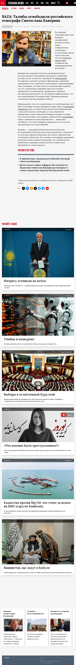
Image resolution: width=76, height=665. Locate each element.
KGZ (32, 3)
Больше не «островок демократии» (59, 612)
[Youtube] (47, 188)
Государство (18, 26)
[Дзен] (35, 188)
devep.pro (48, 662)
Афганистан (45, 26)
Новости (5, 8)
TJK (37, 3)
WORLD (53, 3)
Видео (21, 8)
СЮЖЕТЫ (37, 8)
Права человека (35, 26)
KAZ (27, 3)
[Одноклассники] (31, 188)
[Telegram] (39, 188)
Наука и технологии (56, 26)
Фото (29, 8)
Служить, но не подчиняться (35, 612)
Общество (26, 26)
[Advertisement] (38, 208)
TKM (42, 3)
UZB (47, 3)
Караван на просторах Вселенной (9, 613)
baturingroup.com (53, 661)
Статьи (14, 8)
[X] (23, 188)
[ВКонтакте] (27, 188)
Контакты (7, 657)
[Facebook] (43, 188)
